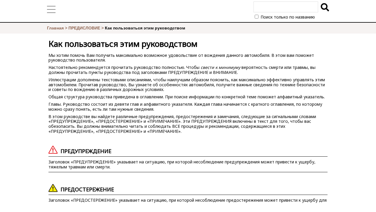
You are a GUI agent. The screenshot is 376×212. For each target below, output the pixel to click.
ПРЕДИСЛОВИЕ (84, 28)
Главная (55, 28)
